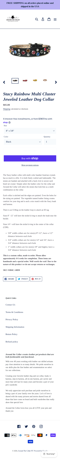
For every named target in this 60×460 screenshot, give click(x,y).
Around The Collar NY (25, 451)
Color (6, 137)
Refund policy (12, 342)
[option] (15, 81)
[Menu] (55, 19)
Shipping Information (15, 327)
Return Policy (11, 334)
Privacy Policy (12, 319)
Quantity (47, 137)
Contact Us (10, 305)
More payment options (30, 165)
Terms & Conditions (14, 312)
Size (5, 125)
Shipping (6, 109)
